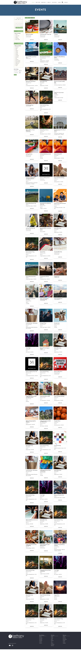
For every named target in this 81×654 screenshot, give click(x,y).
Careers (64, 641)
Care (51, 641)
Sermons (64, 636)
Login (65, 2)
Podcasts (64, 640)
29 (18, 20)
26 (18, 26)
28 (17, 20)
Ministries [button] (43, 2)
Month (29, 17)
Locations (40, 641)
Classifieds (64, 643)
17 (16, 24)
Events (33, 2)
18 (17, 24)
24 (16, 26)
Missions (52, 643)
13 (19, 23)
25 (17, 26)
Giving (59, 2)
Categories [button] (16, 43)
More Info (32, 39)
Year (32, 17)
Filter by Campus (18, 33)
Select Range (16, 69)
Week (26, 17)
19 (18, 24)
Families (52, 636)
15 (22, 23)
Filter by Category (18, 45)
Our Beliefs (40, 639)
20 (19, 24)
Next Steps (38, 2)
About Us (40, 636)
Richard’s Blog (64, 639)
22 (22, 24)
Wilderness (52, 645)
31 (16, 27)
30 (19, 20)
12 (18, 23)
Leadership (40, 640)
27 (16, 20)
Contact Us (40, 643)
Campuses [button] (16, 31)
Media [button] (49, 2)
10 (16, 23)
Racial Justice (52, 644)
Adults (52, 639)
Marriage (52, 640)
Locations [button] (54, 2)
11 (17, 23)
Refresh (15, 74)
